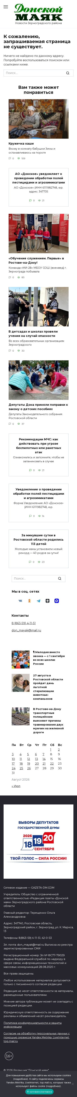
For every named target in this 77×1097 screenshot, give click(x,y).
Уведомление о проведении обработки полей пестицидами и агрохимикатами (38, 494)
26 (29, 768)
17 (13, 763)
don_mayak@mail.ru (26, 630)
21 (44, 763)
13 (36, 759)
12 (28, 759)
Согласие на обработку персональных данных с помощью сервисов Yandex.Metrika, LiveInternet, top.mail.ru (37, 1037)
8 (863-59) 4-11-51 (24, 623)
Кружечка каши (21, 143)
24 (13, 768)
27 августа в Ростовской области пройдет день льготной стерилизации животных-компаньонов (48, 687)
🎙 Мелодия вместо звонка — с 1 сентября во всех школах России (49, 658)
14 (44, 759)
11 (21, 759)
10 (13, 759)
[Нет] (72, 1084)
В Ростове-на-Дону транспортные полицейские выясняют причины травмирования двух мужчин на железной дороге (48, 721)
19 (28, 763)
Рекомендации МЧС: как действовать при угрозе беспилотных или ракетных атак (38, 446)
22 (52, 763)
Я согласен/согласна (39, 1091)
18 (21, 763)
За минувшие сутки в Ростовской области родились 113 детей (39, 540)
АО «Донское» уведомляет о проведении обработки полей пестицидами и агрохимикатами (38, 178)
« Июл (16, 786)
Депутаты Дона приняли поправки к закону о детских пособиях (38, 407)
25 (21, 768)
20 (37, 763)
